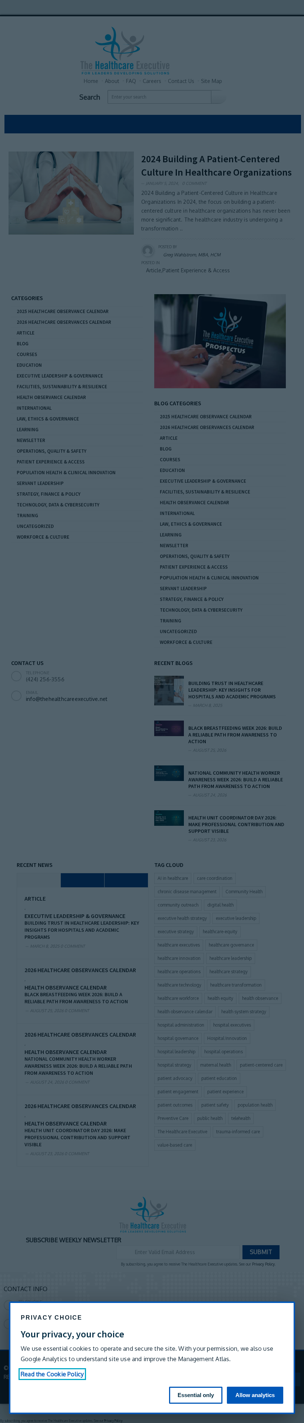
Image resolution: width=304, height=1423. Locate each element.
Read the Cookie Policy (52, 1374)
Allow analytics (255, 1395)
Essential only (196, 1395)
